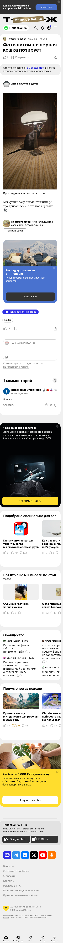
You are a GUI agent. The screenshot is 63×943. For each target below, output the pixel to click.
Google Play (17, 839)
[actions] (18, 405)
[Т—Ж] (30, 20)
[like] (46, 405)
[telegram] (16, 855)
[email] (7, 855)
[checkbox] (55, 28)
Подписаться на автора (22, 312)
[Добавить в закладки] (15, 328)
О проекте (9, 876)
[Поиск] (36, 28)
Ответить (8, 405)
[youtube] (43, 855)
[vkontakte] (25, 855)
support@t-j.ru (23, 910)
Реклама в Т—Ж (12, 886)
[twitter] (34, 855)
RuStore (43, 839)
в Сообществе (35, 68)
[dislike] (55, 405)
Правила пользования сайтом (20, 895)
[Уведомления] (42, 28)
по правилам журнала (16, 367)
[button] (59, 1)
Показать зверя (15, 231)
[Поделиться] (55, 57)
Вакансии (8, 866)
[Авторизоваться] (49, 28)
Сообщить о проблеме (16, 871)
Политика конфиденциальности (21, 890)
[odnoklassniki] (52, 855)
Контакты (8, 881)
